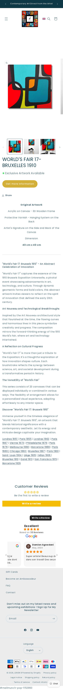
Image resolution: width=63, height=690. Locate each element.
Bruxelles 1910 (10, 459)
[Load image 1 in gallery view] (14, 146)
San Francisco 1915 (46, 459)
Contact (10, 592)
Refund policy (48, 677)
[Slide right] (60, 147)
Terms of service (22, 682)
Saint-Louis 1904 (12, 455)
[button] (6, 18)
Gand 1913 (26, 459)
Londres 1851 (10, 439)
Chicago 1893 (18, 451)
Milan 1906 (44, 455)
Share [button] (8, 195)
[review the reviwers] (12, 546)
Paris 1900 (53, 451)
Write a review (31, 503)
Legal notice (16, 677)
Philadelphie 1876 (36, 443)
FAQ (8, 585)
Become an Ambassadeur (21, 578)
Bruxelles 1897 (36, 451)
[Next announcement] (57, 4)
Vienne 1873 (17, 443)
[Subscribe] (53, 618)
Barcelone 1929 (11, 463)
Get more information (20, 183)
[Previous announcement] (5, 4)
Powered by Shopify (31, 673)
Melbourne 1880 (19, 447)
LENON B (18, 673)
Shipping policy (32, 677)
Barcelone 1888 (40, 447)
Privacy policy (50, 673)
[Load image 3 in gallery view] (48, 146)
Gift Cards (12, 571)
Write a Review (41, 517)
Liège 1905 (30, 455)
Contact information (42, 682)
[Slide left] (3, 147)
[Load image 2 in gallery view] (31, 146)
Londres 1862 (41, 439)
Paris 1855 (25, 439)
